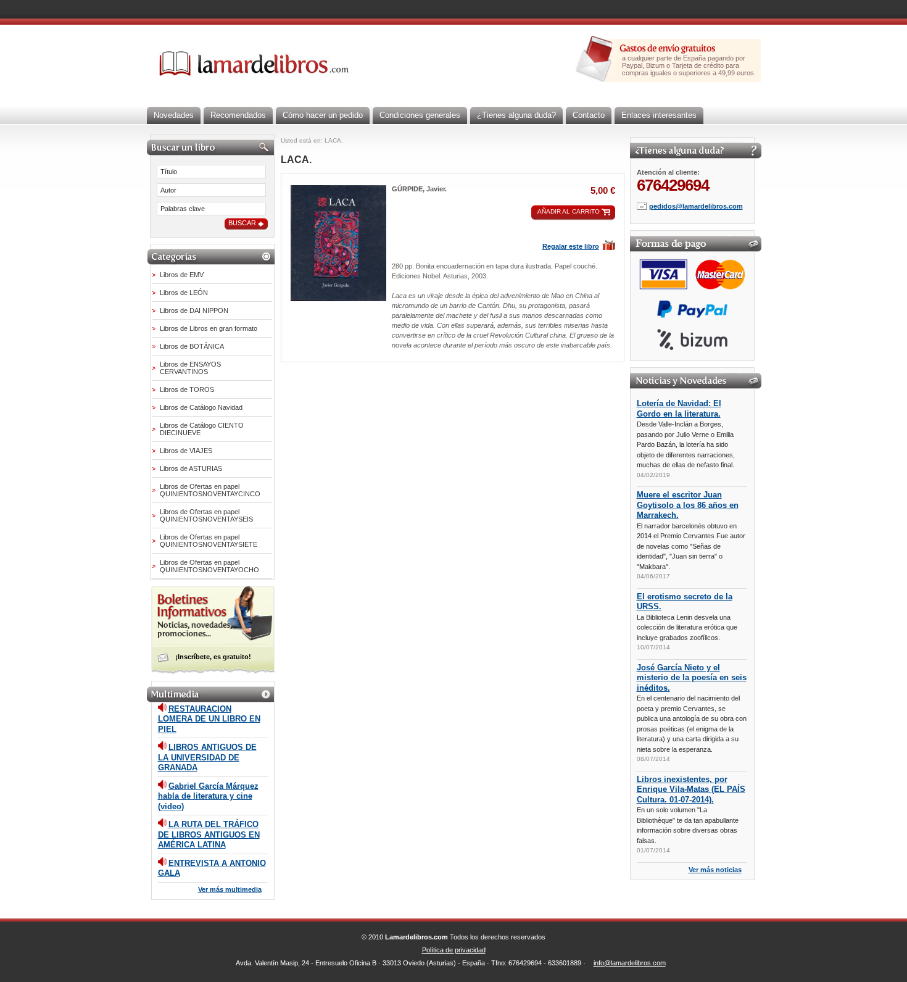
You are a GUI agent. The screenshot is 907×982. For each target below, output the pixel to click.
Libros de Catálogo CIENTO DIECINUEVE (202, 429)
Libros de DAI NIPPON (194, 310)
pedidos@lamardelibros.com (696, 206)
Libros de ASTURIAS (191, 468)
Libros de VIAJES (186, 450)
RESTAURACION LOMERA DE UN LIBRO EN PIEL (209, 719)
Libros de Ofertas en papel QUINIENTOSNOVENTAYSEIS (206, 515)
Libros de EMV (182, 274)
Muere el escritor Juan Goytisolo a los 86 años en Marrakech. (688, 505)
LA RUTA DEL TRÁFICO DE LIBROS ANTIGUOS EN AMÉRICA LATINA (209, 834)
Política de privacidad (454, 950)
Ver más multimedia (230, 889)
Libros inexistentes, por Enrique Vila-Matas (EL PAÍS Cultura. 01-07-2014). (691, 789)
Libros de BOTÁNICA (192, 346)
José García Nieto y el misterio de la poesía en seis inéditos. (692, 678)
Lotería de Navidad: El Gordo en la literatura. (679, 408)
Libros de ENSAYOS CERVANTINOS (190, 367)
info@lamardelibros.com (630, 963)
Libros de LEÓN (184, 292)
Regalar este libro (570, 246)
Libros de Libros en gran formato (208, 328)
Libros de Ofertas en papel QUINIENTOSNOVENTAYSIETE (208, 540)
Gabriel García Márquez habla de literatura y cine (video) (208, 796)
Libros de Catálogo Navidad (201, 407)
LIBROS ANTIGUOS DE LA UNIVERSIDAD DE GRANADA (207, 757)
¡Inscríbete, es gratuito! (213, 656)
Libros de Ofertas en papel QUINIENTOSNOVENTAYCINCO (210, 490)
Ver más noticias (715, 869)
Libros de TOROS (187, 389)
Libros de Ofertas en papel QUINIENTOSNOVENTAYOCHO (209, 566)
